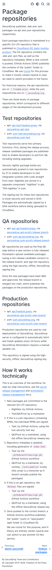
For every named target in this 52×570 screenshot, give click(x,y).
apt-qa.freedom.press (24, 228)
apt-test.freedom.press (24, 125)
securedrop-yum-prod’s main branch (27, 323)
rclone (27, 71)
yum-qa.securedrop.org (26, 236)
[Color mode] (37, 4)
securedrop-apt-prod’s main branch (26, 315)
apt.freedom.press (22, 311)
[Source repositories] (32, 4)
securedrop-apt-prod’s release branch (27, 232)
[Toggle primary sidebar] (3, 4)
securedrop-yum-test (18, 137)
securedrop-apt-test (18, 129)
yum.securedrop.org (24, 319)
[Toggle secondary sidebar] (48, 4)
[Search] (42, 4)
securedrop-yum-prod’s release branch (28, 240)
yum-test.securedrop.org (26, 133)
